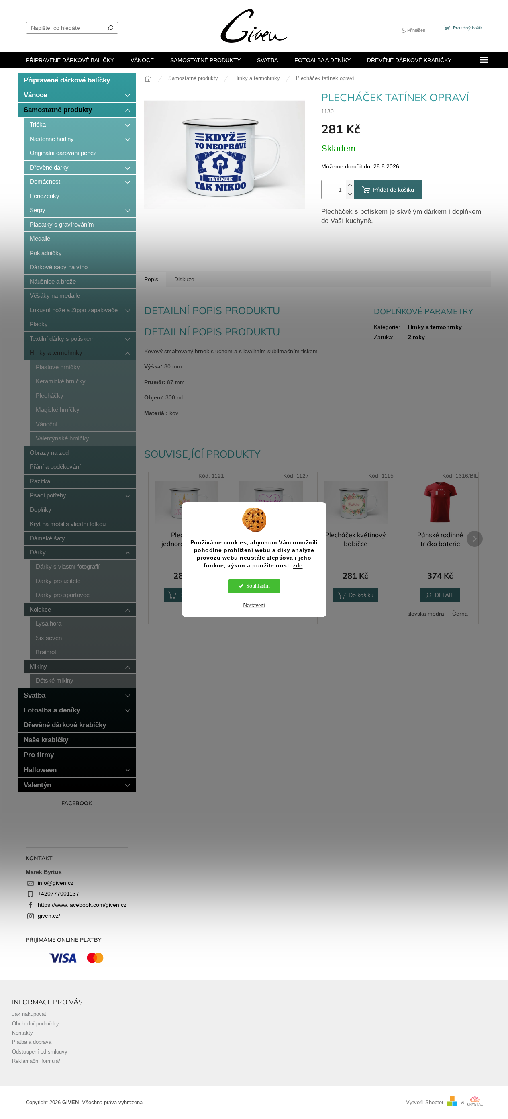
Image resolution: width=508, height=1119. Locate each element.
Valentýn (37, 785)
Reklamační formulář (36, 1061)
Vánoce (35, 95)
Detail (444, 595)
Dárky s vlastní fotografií (68, 566)
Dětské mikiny (54, 680)
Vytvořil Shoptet (424, 1102)
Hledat (110, 28)
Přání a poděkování (55, 466)
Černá (460, 613)
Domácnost (45, 181)
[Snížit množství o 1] (350, 194)
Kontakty (22, 1033)
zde (298, 566)
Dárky (38, 552)
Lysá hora (48, 623)
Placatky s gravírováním (62, 224)
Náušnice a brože (53, 281)
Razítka (40, 481)
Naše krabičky (46, 740)
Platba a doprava (31, 1042)
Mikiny (38, 666)
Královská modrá (422, 613)
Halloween (40, 770)
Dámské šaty (47, 538)
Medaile (40, 238)
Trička (38, 124)
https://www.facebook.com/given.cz (82, 905)
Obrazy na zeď (49, 452)
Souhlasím (258, 586)
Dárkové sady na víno (59, 267)
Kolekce (40, 609)
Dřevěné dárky (49, 167)
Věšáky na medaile (55, 295)
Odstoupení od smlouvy (39, 1052)
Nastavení (254, 605)
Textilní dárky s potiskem (62, 338)
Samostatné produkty (58, 110)
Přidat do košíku (393, 189)
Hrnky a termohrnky (56, 352)
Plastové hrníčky (58, 367)
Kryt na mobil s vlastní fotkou (68, 523)
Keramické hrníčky (61, 381)
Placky (39, 324)
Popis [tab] (151, 279)
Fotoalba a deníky (52, 710)
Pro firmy (39, 755)
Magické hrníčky (58, 409)
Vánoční (46, 424)
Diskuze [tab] (184, 279)
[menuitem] (70, 60)
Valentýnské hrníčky (62, 438)
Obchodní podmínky (35, 1024)
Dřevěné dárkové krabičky (65, 725)
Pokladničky (46, 253)
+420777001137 (58, 893)
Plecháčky (49, 395)
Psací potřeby (48, 495)
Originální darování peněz (63, 152)
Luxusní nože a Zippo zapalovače (74, 310)
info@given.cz (55, 883)
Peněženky (44, 195)
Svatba (34, 695)
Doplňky (40, 509)
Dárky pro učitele (58, 580)
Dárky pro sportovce (63, 594)
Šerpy (37, 210)
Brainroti (46, 651)
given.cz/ (49, 915)
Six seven (49, 637)
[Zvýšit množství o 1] (350, 185)
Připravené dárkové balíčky (67, 80)
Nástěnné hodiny (52, 138)
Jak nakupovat (29, 1014)
